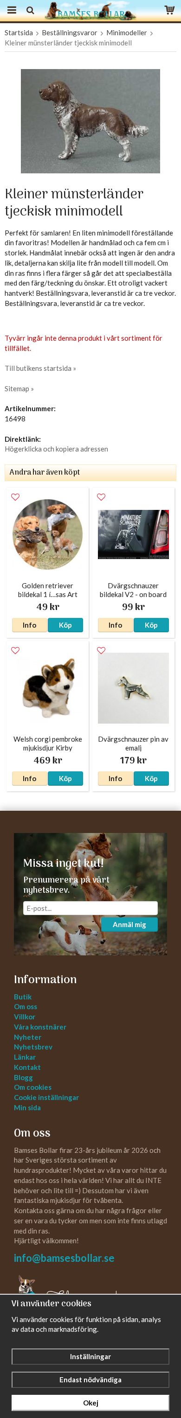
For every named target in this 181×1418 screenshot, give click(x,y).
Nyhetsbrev (33, 1047)
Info (29, 625)
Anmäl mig (129, 924)
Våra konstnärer (40, 1027)
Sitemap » (19, 388)
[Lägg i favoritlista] (15, 497)
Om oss (25, 1006)
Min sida (27, 1107)
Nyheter (27, 1037)
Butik (23, 996)
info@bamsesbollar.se (64, 1258)
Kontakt (27, 1067)
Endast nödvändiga (90, 1379)
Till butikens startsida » (40, 368)
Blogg (23, 1077)
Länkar (25, 1057)
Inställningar (90, 1356)
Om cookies (33, 1087)
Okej (90, 1403)
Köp (65, 625)
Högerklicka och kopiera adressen (56, 449)
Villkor (24, 1016)
